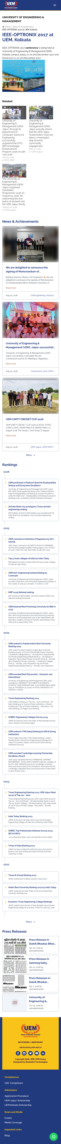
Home (7, 27)
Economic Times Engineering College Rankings (30, 902)
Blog (7, 1135)
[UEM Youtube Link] (36, 1053)
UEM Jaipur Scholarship (17, 1100)
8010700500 (24, 1042)
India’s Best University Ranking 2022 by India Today (32, 887)
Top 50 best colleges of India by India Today (28, 558)
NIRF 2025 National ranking (21, 592)
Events (8, 1118)
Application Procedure (17, 1096)
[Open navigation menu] (55, 5)
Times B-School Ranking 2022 (22, 875)
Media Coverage (13, 1122)
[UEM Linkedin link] (43, 1053)
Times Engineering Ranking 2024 (23, 698)
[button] (54, 1137)
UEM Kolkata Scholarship (18, 1105)
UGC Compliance (14, 1083)
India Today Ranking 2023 (20, 816)
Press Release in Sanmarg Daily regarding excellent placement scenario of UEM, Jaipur (43, 961)
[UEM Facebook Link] (18, 1053)
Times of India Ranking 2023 (21, 846)
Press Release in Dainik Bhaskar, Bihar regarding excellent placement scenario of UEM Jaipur (43, 941)
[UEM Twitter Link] (30, 1053)
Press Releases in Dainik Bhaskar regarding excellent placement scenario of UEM (43, 980)
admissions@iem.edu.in (30, 1047)
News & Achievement (23, 27)
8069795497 (37, 1042)
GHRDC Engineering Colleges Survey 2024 (28, 717)
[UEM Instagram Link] (24, 1053)
